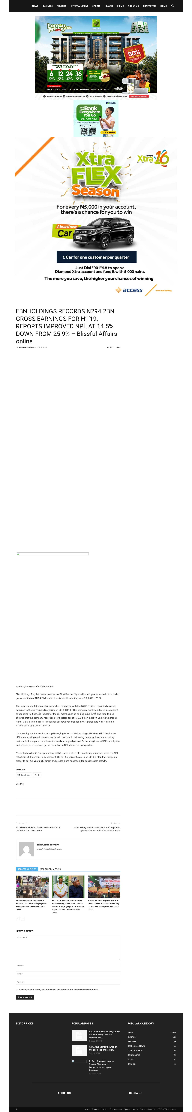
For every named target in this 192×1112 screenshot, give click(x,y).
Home (163, 6)
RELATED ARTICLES (27, 869)
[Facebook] (19, 354)
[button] (172, 6)
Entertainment (79, 6)
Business (47, 6)
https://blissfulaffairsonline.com (49, 849)
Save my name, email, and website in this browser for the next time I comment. (59, 989)
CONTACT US (149, 6)
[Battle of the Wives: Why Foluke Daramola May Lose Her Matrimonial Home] (79, 1035)
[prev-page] (18, 918)
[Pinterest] (33, 354)
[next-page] (22, 918)
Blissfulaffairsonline (27, 347)
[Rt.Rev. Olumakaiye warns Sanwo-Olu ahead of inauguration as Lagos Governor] (79, 1065)
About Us (133, 6)
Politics (61, 6)
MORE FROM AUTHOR (50, 869)
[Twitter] (26, 354)
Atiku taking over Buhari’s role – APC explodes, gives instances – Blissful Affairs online (97, 829)
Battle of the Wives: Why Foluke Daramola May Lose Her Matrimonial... (104, 1034)
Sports (96, 6)
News (35, 6)
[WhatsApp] (40, 354)
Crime (120, 6)
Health (109, 6)
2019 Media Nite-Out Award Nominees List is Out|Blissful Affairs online (38, 829)
